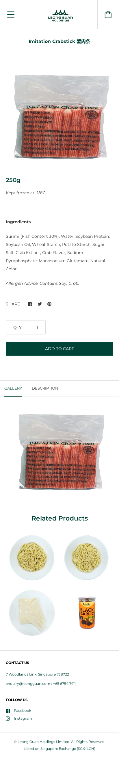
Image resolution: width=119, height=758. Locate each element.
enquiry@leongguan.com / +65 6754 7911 (41, 683)
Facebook (22, 710)
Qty (17, 327)
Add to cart (59, 348)
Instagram (23, 718)
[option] (59, 114)
